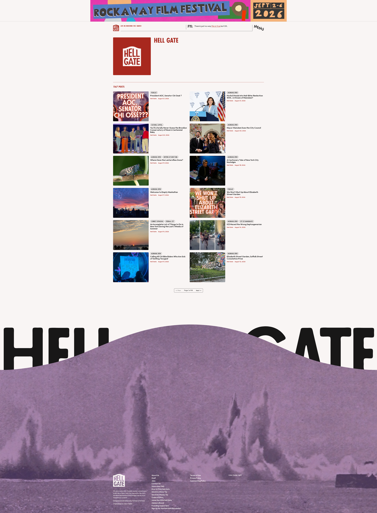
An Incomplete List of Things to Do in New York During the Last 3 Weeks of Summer (166, 226)
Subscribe (129, 26)
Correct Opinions (157, 221)
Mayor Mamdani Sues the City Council (244, 128)
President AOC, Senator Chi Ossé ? (166, 95)
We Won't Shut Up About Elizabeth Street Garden (242, 193)
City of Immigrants (246, 221)
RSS (134, 26)
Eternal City (170, 221)
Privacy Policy (195, 478)
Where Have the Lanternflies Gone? (166, 160)
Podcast (154, 92)
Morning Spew (232, 92)
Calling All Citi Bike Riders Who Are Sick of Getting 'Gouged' (167, 257)
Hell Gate (153, 98)
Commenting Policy (198, 481)
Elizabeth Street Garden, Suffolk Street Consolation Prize (245, 257)
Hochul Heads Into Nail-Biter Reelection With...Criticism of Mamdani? (245, 96)
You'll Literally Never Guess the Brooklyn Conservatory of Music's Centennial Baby (168, 130)
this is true (215, 26)
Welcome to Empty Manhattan (164, 192)
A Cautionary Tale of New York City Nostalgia (243, 161)
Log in (123, 26)
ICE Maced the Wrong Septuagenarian (244, 224)
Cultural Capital (156, 125)
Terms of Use (195, 475)
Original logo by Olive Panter (122, 504)
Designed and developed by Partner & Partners (129, 501)
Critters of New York (170, 157)
